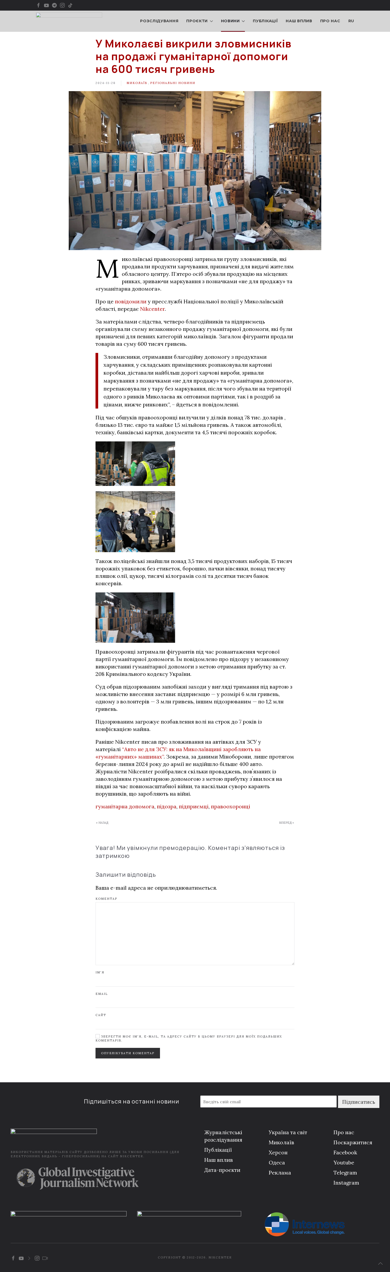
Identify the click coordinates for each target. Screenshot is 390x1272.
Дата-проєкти (222, 1170)
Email (102, 994)
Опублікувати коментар (127, 1053)
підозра (166, 806)
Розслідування (159, 21)
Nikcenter (152, 308)
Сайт (101, 1015)
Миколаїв (137, 83)
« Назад (102, 823)
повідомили (130, 301)
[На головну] (69, 21)
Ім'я (100, 972)
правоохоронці (230, 806)
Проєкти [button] (197, 21)
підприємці (194, 806)
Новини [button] (230, 21)
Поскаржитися (352, 1142)
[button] (380, 1263)
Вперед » (286, 823)
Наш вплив (299, 21)
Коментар (106, 899)
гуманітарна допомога (125, 806)
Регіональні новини (172, 83)
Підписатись (358, 1101)
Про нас (330, 21)
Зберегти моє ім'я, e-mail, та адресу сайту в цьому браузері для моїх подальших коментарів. (189, 1038)
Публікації (265, 21)
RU (351, 21)
